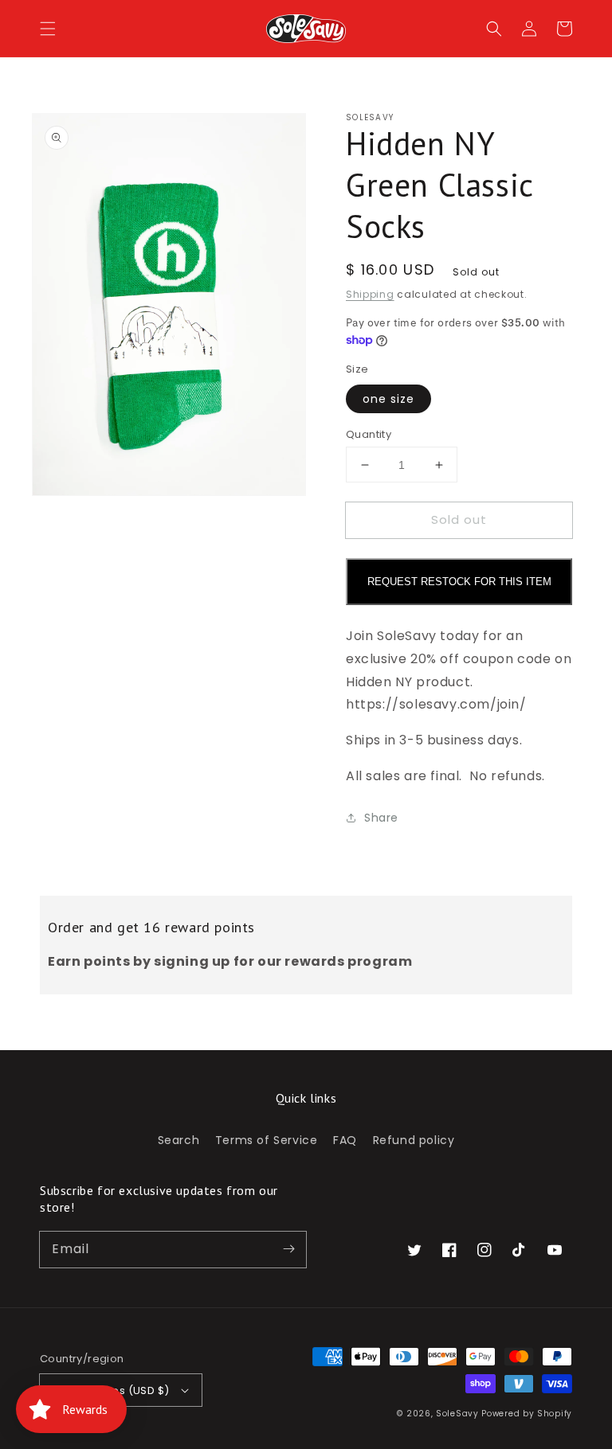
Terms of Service (266, 1140)
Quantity (368, 434)
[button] (47, 28)
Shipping (370, 294)
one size (388, 399)
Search (179, 1140)
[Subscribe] (288, 1249)
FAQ (345, 1140)
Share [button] (381, 818)
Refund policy (414, 1140)
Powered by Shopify (526, 1414)
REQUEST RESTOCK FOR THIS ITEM (459, 582)
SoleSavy (457, 1414)
